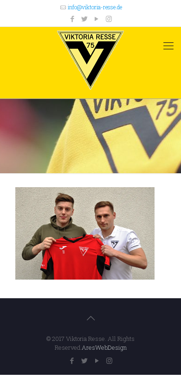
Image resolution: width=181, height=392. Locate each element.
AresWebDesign (104, 347)
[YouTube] (97, 18)
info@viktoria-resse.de (95, 7)
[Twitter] (85, 18)
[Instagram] (109, 18)
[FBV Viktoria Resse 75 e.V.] (90, 60)
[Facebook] (73, 18)
